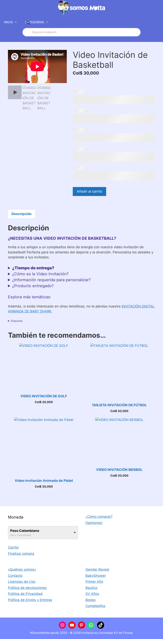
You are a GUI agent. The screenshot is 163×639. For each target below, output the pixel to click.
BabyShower (95, 576)
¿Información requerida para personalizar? (51, 279)
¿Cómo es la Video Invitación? (40, 274)
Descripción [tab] (22, 214)
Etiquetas (16, 320)
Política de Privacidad (25, 594)
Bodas (90, 600)
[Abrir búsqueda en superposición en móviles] (81, 27)
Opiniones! (93, 523)
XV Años (92, 594)
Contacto (15, 576)
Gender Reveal (97, 569)
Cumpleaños (95, 606)
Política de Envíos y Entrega (30, 600)
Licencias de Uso (21, 582)
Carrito (13, 547)
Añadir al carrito (89, 191)
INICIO (8, 22)
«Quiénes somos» (22, 569)
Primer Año (94, 582)
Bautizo (91, 588)
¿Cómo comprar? (99, 517)
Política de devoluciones (27, 588)
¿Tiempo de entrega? (33, 268)
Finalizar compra (21, 554)
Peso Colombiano (24, 531)
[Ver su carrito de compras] (158, 22)
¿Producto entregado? (33, 285)
